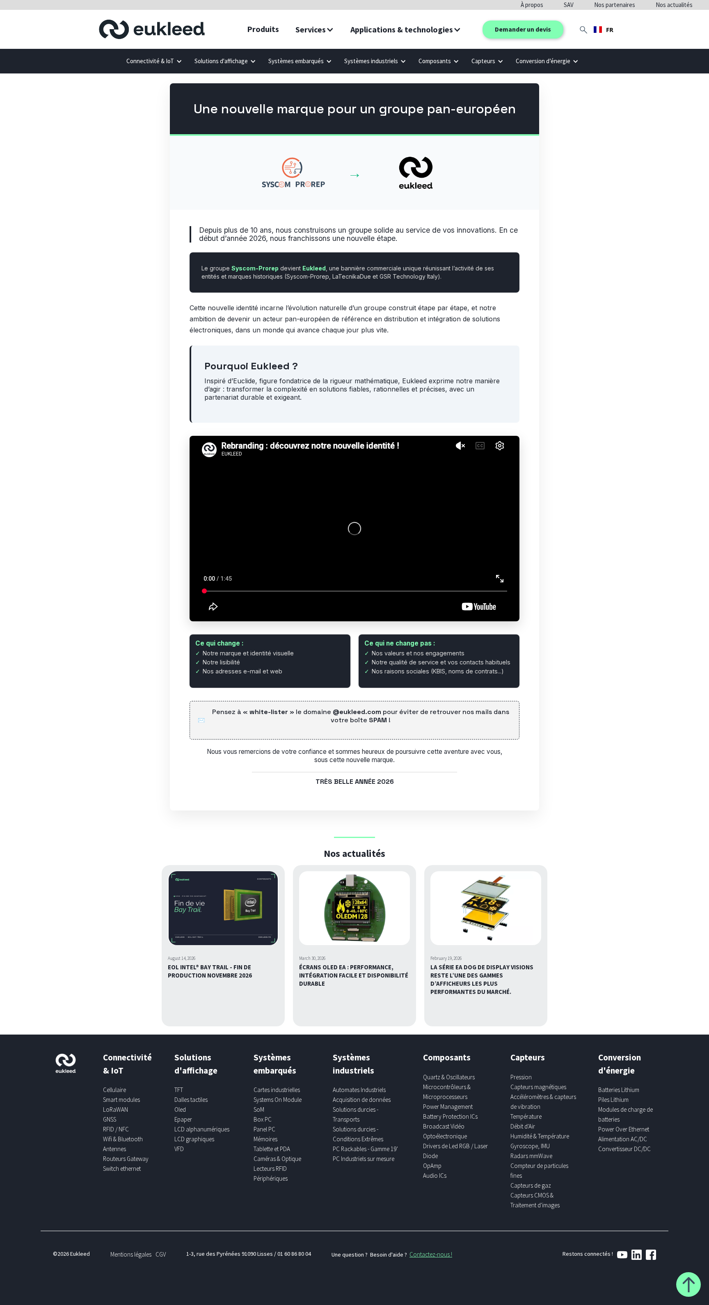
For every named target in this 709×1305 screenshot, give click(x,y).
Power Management (448, 1106)
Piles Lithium (613, 1100)
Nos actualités (674, 5)
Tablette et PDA (272, 1149)
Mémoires (265, 1139)
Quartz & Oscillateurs (449, 1077)
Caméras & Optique (277, 1159)
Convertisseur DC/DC (624, 1149)
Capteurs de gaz (530, 1185)
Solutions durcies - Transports (355, 1114)
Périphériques (271, 1178)
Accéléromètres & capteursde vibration (543, 1101)
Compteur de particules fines (539, 1170)
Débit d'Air (522, 1126)
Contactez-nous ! (430, 1254)
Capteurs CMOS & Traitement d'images (535, 1200)
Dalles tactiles (191, 1100)
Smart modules (121, 1100)
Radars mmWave (531, 1156)
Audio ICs (434, 1175)
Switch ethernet (122, 1168)
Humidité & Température (539, 1136)
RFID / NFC (116, 1129)
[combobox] (604, 29)
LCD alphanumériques (201, 1129)
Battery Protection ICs (450, 1116)
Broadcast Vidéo (443, 1126)
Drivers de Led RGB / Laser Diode (455, 1151)
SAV (569, 5)
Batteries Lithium (618, 1090)
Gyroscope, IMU (530, 1146)
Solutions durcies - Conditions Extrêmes (358, 1134)
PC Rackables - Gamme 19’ (365, 1149)
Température (526, 1116)
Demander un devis (523, 29)
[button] (314, 29)
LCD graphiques (194, 1139)
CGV (161, 1254)
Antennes (114, 1149)
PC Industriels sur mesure (363, 1159)
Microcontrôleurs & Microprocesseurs (447, 1092)
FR (609, 29)
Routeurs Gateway (126, 1159)
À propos (532, 5)
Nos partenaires (614, 5)
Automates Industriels (359, 1090)
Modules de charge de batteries (625, 1114)
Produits (263, 29)
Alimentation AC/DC (622, 1139)
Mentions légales (130, 1254)
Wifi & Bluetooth (123, 1139)
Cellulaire (114, 1090)
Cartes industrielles (277, 1090)
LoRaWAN (115, 1109)
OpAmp (432, 1166)
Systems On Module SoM (278, 1104)
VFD (179, 1149)
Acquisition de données (362, 1100)
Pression (521, 1077)
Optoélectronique (445, 1136)
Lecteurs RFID (270, 1168)
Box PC (263, 1119)
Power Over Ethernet (623, 1129)
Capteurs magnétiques (538, 1087)
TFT (178, 1090)
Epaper (183, 1119)
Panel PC (264, 1129)
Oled (180, 1109)
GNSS (109, 1119)
